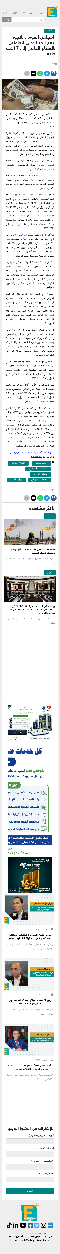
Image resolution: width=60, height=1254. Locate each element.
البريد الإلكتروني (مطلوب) (41, 1135)
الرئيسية (40, 13)
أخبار (31, 13)
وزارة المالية (16, 480)
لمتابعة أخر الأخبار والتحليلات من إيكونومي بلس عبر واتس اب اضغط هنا (30, 454)
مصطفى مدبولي (39, 480)
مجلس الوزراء (40, 474)
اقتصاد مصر (41, 463)
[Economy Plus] (52, 11)
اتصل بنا (14, 1240)
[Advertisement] (30, 697)
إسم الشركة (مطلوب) (43, 1148)
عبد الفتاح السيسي (38, 469)
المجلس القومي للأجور (38, 114)
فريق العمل (34, 1236)
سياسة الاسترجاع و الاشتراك (35, 1240)
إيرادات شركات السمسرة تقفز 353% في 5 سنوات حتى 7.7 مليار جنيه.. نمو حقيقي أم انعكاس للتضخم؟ (33, 610)
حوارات (24, 13)
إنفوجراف (14, 13)
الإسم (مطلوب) (46, 1173)
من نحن (48, 1236)
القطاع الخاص (16, 235)
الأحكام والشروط (16, 1236)
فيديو (5, 13)
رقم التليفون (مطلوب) (42, 1161)
